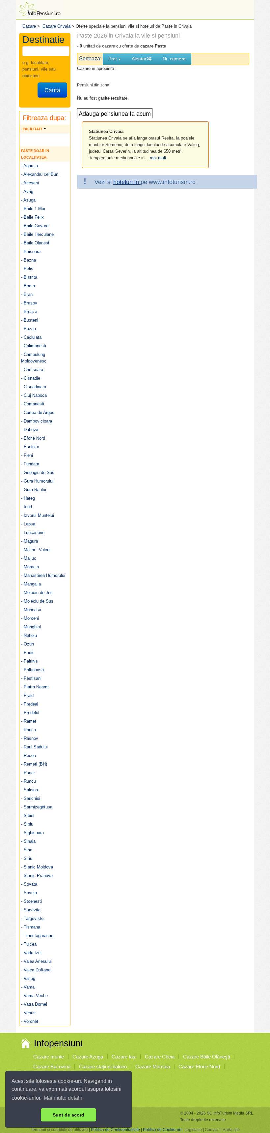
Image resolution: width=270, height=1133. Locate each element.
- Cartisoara (32, 369)
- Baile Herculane (37, 234)
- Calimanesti (33, 345)
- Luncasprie (32, 532)
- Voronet (29, 1021)
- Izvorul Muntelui (37, 515)
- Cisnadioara (33, 386)
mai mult (158, 157)
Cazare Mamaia (152, 1066)
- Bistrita (29, 277)
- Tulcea (29, 944)
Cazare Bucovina (51, 1066)
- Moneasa (31, 609)
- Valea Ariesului (36, 961)
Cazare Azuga (87, 1056)
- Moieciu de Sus (37, 601)
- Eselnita (30, 446)
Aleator (139, 58)
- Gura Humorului (37, 481)
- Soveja (29, 892)
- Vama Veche (34, 995)
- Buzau (28, 328)
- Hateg (28, 498)
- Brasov (29, 302)
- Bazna (28, 260)
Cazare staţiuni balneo (103, 1066)
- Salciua (29, 789)
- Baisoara (30, 251)
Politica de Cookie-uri (162, 1129)
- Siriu (26, 858)
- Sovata (29, 884)
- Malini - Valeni (35, 549)
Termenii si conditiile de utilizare (59, 1129)
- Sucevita (30, 909)
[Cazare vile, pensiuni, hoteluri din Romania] (39, 8)
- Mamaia (30, 566)
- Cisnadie (30, 378)
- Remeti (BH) (34, 764)
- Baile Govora (34, 225)
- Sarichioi (30, 798)
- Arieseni (30, 182)
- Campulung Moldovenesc (33, 357)
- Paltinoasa (32, 669)
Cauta (52, 90)
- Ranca (28, 729)
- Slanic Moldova (37, 867)
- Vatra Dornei (34, 1004)
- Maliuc (28, 558)
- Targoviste (32, 918)
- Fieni (27, 455)
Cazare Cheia (160, 1056)
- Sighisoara (32, 832)
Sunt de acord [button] (68, 1114)
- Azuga (28, 200)
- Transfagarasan (37, 935)
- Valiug (28, 978)
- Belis (27, 268)
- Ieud (26, 506)
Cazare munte (48, 1056)
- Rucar (28, 772)
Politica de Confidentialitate (115, 1129)
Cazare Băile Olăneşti (206, 1056)
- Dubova (29, 429)
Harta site (231, 1129)
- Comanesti (32, 403)
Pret (113, 58)
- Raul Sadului (34, 746)
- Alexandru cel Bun (39, 174)
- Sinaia (28, 841)
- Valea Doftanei (36, 969)
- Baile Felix (32, 217)
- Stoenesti (31, 901)
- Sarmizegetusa (36, 806)
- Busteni (29, 320)
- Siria (26, 849)
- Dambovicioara (36, 421)
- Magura (29, 541)
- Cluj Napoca (34, 395)
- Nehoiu (29, 635)
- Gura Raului (33, 489)
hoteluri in (127, 182)
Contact (212, 1129)
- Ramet (28, 721)
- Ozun (27, 644)
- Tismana (30, 927)
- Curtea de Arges (37, 412)
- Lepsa (28, 523)
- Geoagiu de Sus (37, 472)
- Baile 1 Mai (33, 208)
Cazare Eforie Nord (199, 1066)
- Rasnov (29, 738)
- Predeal (29, 704)
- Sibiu (27, 824)
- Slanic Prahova (37, 875)
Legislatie (193, 1129)
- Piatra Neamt (35, 686)
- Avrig (27, 191)
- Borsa (28, 285)
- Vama (28, 987)
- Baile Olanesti (35, 242)
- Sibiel (27, 815)
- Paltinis (29, 661)
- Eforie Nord (33, 438)
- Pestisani (31, 678)
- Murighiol (31, 626)
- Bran (27, 294)
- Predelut (30, 712)
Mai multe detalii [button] (63, 1098)
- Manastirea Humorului (43, 575)
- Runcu (28, 781)
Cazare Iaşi (124, 1056)
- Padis (28, 652)
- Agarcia (29, 165)
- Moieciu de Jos (37, 592)
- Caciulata (31, 337)
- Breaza (29, 311)
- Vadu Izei (31, 952)
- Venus (28, 1012)
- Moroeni (30, 618)
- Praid (27, 695)
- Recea (28, 755)
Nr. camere (174, 58)
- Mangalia (31, 584)
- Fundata (30, 463)
